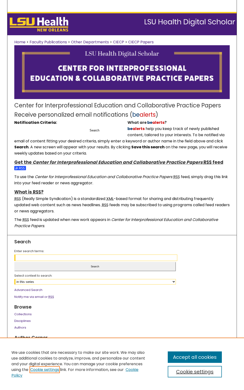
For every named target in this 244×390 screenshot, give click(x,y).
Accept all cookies (195, 357)
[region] (122, 364)
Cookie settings (44, 369)
